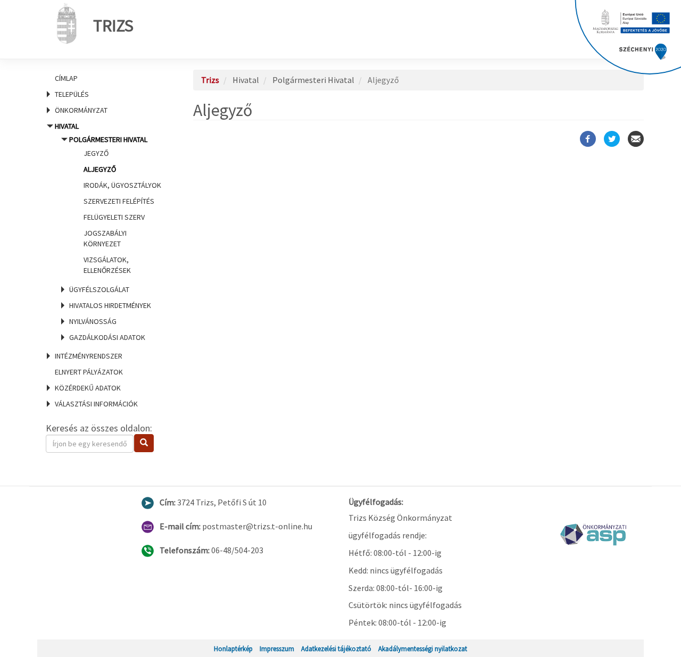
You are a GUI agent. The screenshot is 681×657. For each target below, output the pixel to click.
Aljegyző (100, 169)
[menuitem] (106, 78)
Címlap (66, 78)
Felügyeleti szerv (114, 217)
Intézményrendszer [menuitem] (88, 356)
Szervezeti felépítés (119, 201)
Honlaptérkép (233, 648)
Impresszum (277, 648)
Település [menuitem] (72, 94)
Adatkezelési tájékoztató (336, 648)
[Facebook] (588, 139)
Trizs (113, 25)
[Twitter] (612, 139)
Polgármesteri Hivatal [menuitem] (115, 205)
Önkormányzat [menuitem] (81, 110)
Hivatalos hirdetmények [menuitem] (110, 305)
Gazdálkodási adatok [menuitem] (107, 337)
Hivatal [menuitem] (107, 231)
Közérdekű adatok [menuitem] (88, 388)
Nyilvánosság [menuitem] (93, 321)
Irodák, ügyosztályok (122, 185)
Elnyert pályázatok (89, 372)
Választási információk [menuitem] (96, 404)
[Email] (636, 139)
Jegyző (96, 153)
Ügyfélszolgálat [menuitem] (99, 289)
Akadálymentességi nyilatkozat (422, 648)
